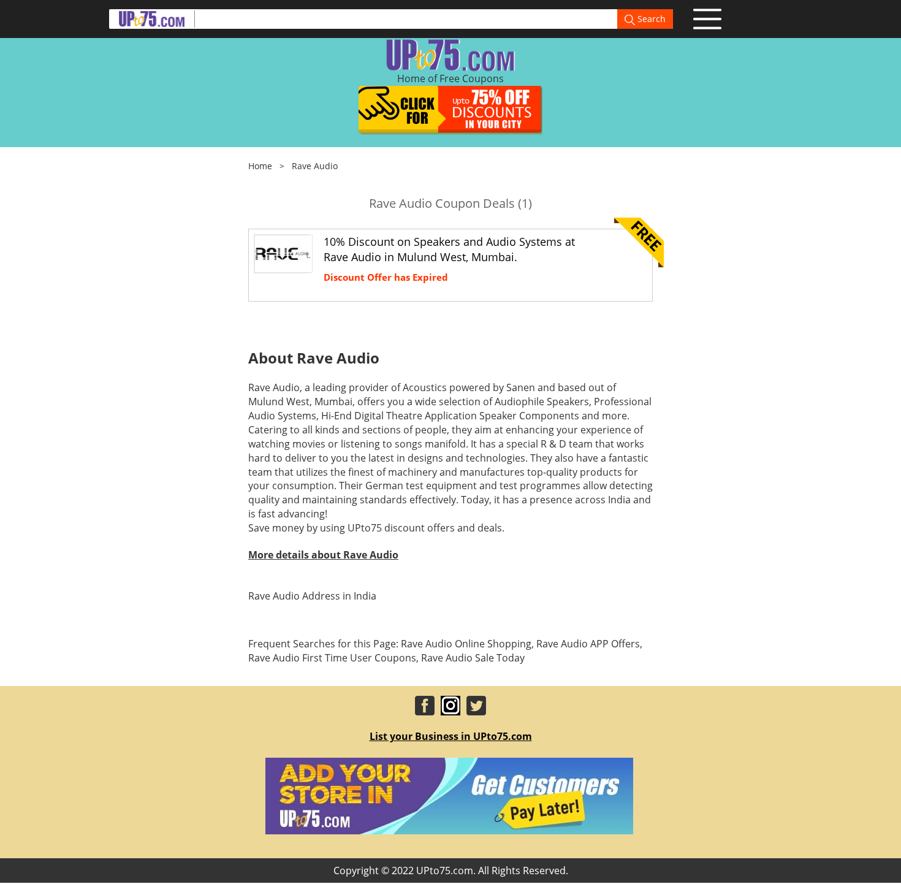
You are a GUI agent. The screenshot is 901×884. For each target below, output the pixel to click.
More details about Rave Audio (323, 555)
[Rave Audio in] (282, 252)
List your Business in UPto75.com (451, 736)
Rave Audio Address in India (312, 596)
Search (650, 19)
